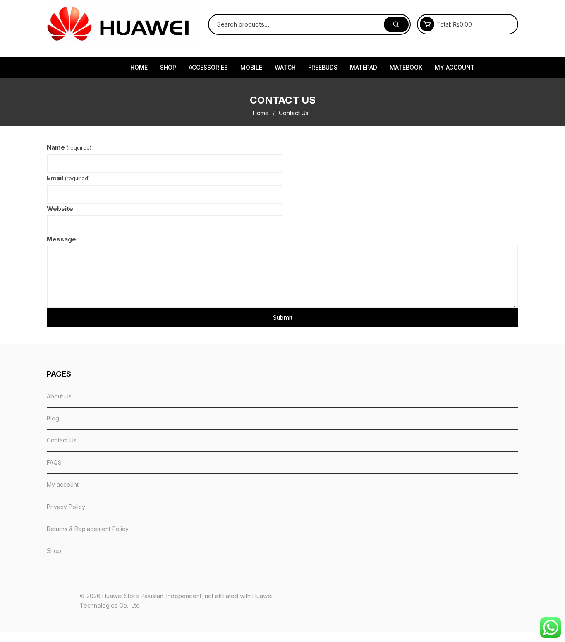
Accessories (208, 67)
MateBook (406, 67)
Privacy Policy (66, 506)
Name (69, 147)
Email (68, 178)
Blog (53, 418)
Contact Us (62, 440)
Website (60, 208)
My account (455, 67)
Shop (168, 67)
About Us (59, 396)
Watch (285, 67)
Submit (282, 317)
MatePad (363, 67)
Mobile (251, 67)
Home (139, 67)
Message (61, 239)
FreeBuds (323, 67)
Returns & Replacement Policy (88, 528)
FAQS (54, 462)
